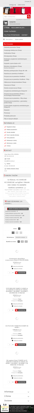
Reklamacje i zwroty (12, 140)
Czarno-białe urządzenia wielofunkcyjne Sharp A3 (16, 106)
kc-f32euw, (12, 180)
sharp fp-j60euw (16, 189)
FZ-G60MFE (21, 185)
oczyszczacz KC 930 (20, 196)
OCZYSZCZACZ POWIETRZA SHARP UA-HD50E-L (17, 326)
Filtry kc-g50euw (12, 196)
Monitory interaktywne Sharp (13, 67)
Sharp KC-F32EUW (8, 189)
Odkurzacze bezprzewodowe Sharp (15, 82)
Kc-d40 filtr (10, 194)
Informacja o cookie (11, 143)
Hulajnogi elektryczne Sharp (13, 50)
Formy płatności (10, 31)
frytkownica (13, 191)
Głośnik (27, 182)
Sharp (19, 299)
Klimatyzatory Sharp (10, 56)
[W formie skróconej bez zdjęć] (21, 233)
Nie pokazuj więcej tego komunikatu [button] (18, 411)
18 (22, 241)
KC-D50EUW (9, 182)
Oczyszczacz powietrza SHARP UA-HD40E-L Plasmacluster (17, 193)
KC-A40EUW (21, 180)
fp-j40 (21, 189)
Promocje (7, 113)
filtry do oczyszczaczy (17, 194)
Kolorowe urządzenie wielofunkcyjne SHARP (15, 59)
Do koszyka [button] (21, 272)
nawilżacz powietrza (15, 188)
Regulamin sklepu (17, 28)
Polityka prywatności (12, 35)
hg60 (25, 187)
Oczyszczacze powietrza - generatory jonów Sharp (15, 101)
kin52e (28, 189)
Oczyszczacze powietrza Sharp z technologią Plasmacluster (14, 94)
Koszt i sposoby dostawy (13, 135)
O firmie (7, 28)
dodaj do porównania (18, 266)
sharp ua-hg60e (19, 191)
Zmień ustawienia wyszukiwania (18, 209)
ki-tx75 (24, 189)
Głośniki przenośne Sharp (12, 47)
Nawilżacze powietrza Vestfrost (13, 73)
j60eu (9, 191)
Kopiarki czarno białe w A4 (12, 63)
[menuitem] (6, 28)
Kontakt (25, 35)
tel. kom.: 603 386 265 (9, 166)
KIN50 (14, 185)
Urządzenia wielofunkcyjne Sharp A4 (15, 91)
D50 (9, 185)
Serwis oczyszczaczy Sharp (12, 88)
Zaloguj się (12, 5)
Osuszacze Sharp (9, 85)
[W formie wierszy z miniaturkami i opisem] (17, 233)
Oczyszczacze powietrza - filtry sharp (15, 98)
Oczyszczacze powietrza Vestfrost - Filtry (16, 79)
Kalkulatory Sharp (9, 53)
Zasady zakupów (11, 132)
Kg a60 (24, 191)
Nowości (7, 110)
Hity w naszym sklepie (11, 118)
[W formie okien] (13, 233)
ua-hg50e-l (19, 182)
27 (26, 241)
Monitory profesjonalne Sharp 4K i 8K (15, 70)
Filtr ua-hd (24, 194)
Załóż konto (21, 5)
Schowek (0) (28, 1)
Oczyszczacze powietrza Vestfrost (14, 76)
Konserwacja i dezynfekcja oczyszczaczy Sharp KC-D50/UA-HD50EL (17, 259)
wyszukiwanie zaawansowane (23, 19)
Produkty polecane (10, 116)
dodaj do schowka (18, 268)
